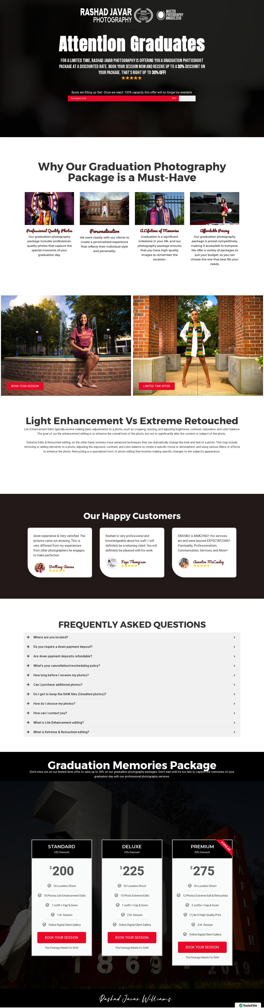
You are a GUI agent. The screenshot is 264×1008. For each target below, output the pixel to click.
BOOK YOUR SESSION (61, 937)
